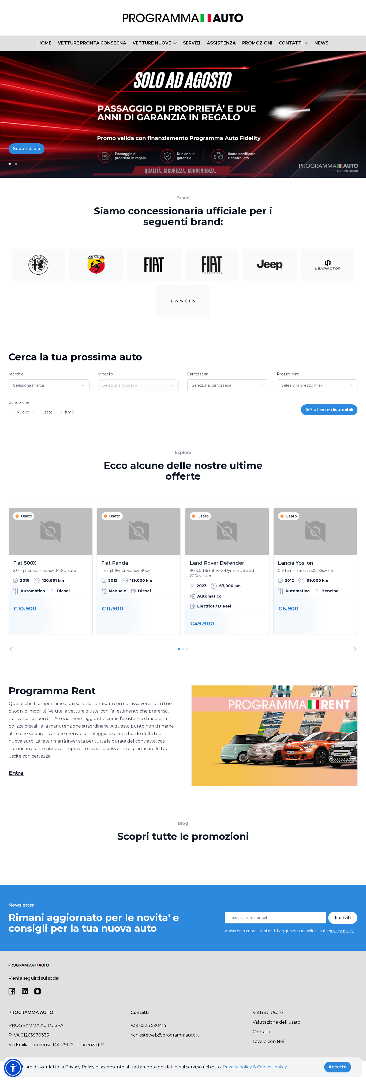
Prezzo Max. (288, 374)
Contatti (261, 1031)
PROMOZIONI (257, 43)
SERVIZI (191, 43)
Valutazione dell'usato (276, 1022)
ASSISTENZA (221, 43)
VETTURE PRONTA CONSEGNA (92, 43)
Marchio (16, 374)
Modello (105, 374)
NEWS (321, 43)
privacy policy (341, 931)
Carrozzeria (197, 374)
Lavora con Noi (268, 1041)
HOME (44, 43)
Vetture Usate (268, 1012)
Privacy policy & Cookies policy (255, 1066)
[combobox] (49, 385)
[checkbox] (11, 412)
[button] (13, 1068)
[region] (183, 579)
